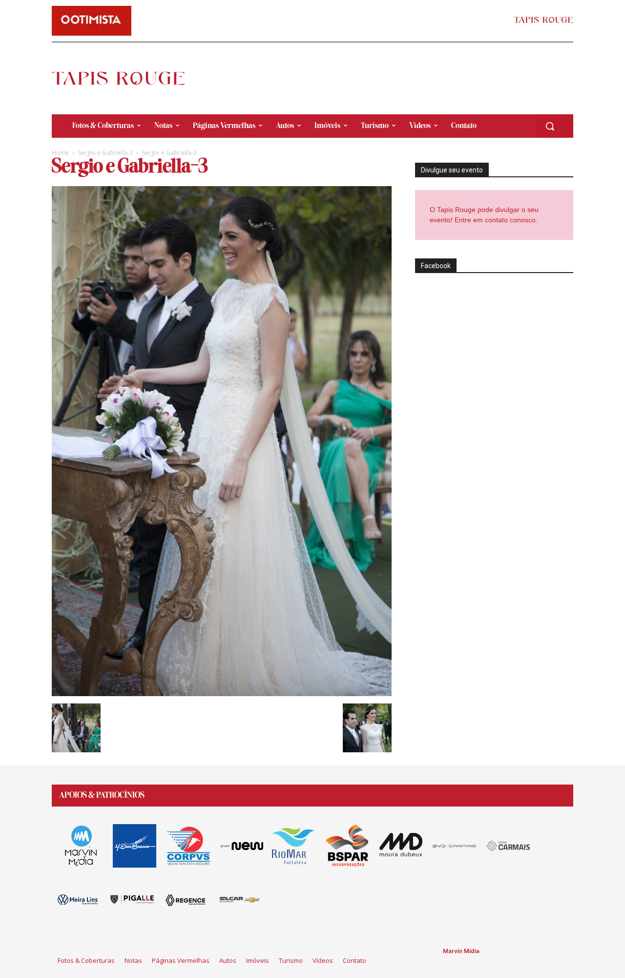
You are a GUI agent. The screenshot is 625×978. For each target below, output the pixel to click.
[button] (550, 126)
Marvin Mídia (461, 951)
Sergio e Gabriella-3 (105, 153)
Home (60, 153)
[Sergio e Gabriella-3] (222, 693)
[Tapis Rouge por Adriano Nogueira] (126, 78)
